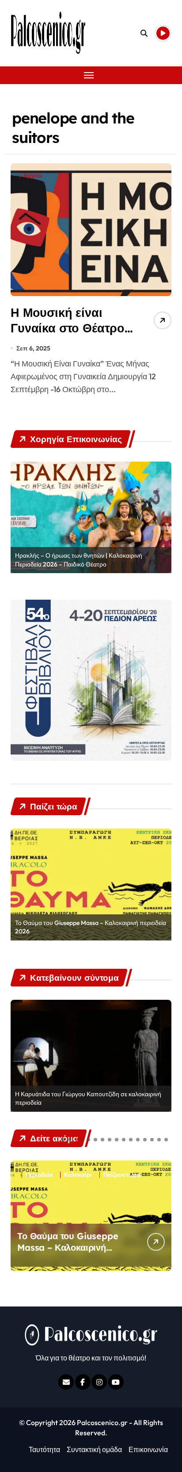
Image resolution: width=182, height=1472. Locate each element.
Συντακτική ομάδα (94, 1449)
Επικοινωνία (148, 1449)
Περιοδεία (39, 1174)
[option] (91, 518)
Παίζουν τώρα (121, 1174)
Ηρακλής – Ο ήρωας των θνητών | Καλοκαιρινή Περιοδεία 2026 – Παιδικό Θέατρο (78, 559)
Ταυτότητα (44, 1449)
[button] (62, 1139)
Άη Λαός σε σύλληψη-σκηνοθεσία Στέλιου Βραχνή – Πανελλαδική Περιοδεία (64, 1253)
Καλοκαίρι (78, 1174)
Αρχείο (32, 175)
